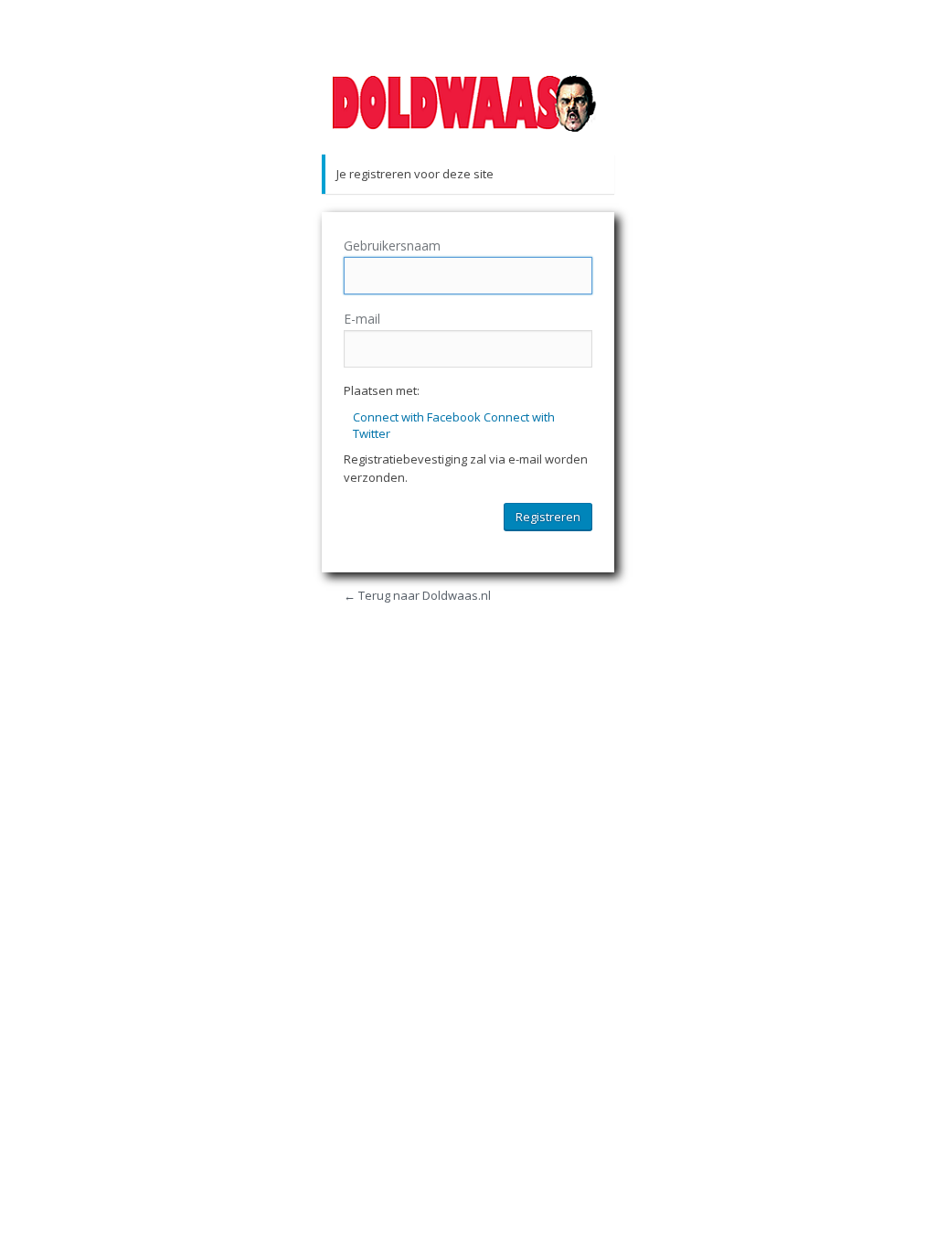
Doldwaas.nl (468, 103)
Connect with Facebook (418, 417)
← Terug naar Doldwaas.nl (417, 595)
